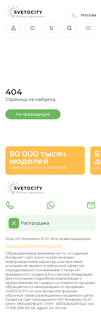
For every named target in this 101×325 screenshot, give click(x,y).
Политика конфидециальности (33, 246)
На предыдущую (33, 114)
